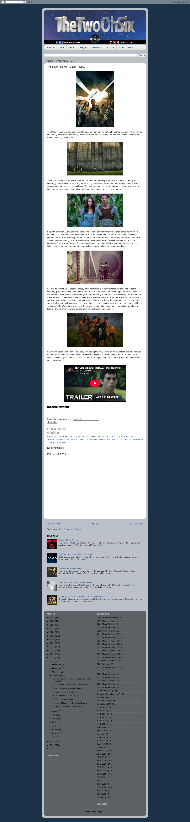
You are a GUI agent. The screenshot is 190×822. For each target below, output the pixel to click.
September (57, 676)
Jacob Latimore (62, 439)
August (55, 711)
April (54, 726)
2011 (52, 749)
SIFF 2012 (102, 751)
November (57, 668)
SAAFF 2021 (103, 747)
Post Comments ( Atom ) (70, 529)
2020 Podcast (103, 664)
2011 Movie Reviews (106, 631)
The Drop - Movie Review (63, 699)
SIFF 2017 (102, 767)
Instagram (83, 47)
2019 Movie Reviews (106, 657)
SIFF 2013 (102, 754)
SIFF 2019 (102, 774)
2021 (52, 636)
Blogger (100, 811)
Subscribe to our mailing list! (60, 419)
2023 (52, 628)
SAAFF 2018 (103, 741)
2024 (52, 625)
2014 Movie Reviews (63, 436)
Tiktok (71, 47)
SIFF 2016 (102, 764)
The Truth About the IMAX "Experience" (75, 554)
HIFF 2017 (102, 714)
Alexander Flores (81, 436)
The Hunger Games (66, 243)
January (56, 737)
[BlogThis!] (51, 432)
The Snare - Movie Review (70, 568)
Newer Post (54, 523)
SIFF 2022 (102, 781)
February (56, 733)
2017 (52, 650)
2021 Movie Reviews (106, 667)
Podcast (101, 734)
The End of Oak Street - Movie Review (75, 582)
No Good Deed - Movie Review (65, 696)
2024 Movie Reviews (106, 681)
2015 (52, 658)
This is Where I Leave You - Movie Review (70, 685)
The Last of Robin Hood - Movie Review (69, 703)
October (56, 672)
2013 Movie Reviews (106, 638)
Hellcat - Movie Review (68, 540)
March (55, 730)
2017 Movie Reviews (106, 651)
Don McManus (123, 436)
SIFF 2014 (102, 757)
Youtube (50, 47)
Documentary (103, 697)
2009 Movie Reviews (106, 624)
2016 (52, 654)
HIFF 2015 (102, 707)
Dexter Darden (109, 436)
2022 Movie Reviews (106, 674)
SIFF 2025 (102, 791)
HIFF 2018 (102, 717)
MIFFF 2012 (103, 731)
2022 (52, 632)
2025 (52, 621)
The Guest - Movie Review (63, 692)
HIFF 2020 (102, 724)
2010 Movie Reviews (106, 628)
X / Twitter (109, 47)
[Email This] (48, 432)
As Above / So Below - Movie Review (68, 707)
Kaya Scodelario (78, 439)
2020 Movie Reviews (106, 661)
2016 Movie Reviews (106, 647)
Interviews (102, 727)
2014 (52, 661)
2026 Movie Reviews (106, 687)
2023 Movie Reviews (106, 677)
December (57, 665)
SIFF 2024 (102, 787)
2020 (52, 639)
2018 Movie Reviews (106, 654)
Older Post (136, 523)
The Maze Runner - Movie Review (67, 688)
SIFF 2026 (102, 794)
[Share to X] (54, 432)
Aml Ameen (95, 436)
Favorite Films (103, 701)
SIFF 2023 (102, 784)
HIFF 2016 (102, 711)
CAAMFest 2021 (104, 691)
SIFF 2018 (102, 771)
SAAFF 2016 (103, 737)
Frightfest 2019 (104, 704)
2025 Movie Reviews (106, 684)
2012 (52, 745)
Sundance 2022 (104, 797)
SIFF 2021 (102, 777)
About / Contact (126, 47)
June (54, 719)
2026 (52, 617)
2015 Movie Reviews (106, 644)
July (54, 715)
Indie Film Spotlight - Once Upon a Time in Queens (80, 596)
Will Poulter (62, 442)
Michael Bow (105, 439)
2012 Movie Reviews (106, 634)
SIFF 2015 (102, 761)
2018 (52, 647)
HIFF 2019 (102, 721)
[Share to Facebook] (58, 432)
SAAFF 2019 (103, 744)
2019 (52, 643)
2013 (52, 741)
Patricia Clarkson (119, 439)
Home (95, 523)
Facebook (96, 47)
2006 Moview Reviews (107, 617)
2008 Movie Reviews (106, 621)
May (54, 722)
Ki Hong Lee (92, 439)
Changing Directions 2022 (108, 694)
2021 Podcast (103, 671)
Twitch (61, 47)
